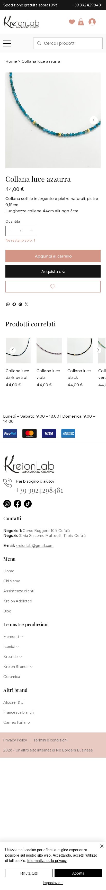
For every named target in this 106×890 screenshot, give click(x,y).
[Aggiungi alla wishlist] (53, 286)
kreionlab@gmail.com (35, 545)
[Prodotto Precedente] (13, 350)
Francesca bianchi (18, 712)
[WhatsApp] (8, 304)
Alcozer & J (13, 702)
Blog (7, 611)
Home (8, 570)
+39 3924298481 (87, 5)
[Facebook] (14, 304)
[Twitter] (26, 304)
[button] (81, 21)
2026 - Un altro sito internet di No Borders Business (48, 750)
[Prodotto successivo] (98, 350)
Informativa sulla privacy (47, 860)
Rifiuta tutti (29, 873)
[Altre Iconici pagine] (17, 646)
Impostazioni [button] (53, 882)
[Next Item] (94, 120)
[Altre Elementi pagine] (21, 636)
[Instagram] (7, 504)
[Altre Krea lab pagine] (20, 656)
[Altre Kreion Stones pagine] (31, 666)
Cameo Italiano (16, 722)
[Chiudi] (99, 849)
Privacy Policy (15, 740)
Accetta (78, 873)
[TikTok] (28, 504)
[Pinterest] (20, 304)
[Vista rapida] (18, 350)
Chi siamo (11, 581)
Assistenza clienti (18, 591)
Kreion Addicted (17, 601)
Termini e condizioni (50, 740)
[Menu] (7, 43)
